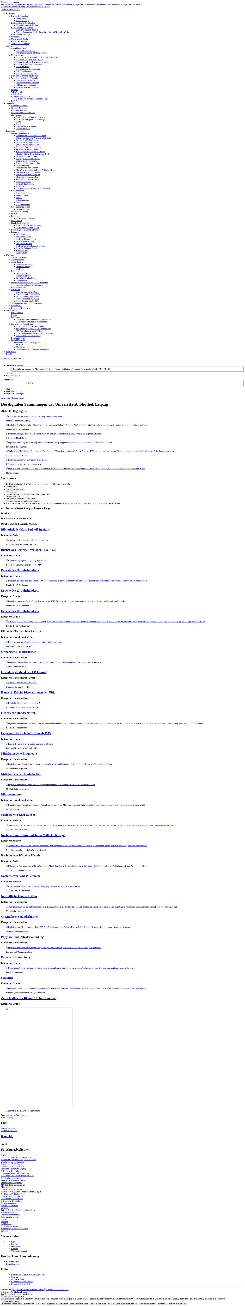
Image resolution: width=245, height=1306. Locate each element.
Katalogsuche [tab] (7, 358)
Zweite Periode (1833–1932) (28, 294)
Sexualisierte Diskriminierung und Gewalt (28, 1275)
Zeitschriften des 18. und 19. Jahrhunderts (33, 188)
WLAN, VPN (17, 92)
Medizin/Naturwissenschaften (23, 112)
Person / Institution (62, 369)
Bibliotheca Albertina (19, 106)
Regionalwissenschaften (26, 126)
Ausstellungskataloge (24, 264)
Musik (18, 124)
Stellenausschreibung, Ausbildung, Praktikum (29, 283)
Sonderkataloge (22, 21)
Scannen (14, 90)
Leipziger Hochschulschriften (28, 158)
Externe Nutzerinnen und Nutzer (29, 64)
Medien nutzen (17, 55)
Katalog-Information (19, 16)
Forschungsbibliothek (14, 391)
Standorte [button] (10, 103)
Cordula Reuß (22, 250)
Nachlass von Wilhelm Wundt (28, 172)
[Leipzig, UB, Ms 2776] (91, 907)
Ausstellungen (17, 262)
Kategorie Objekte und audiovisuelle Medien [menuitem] (23, 501)
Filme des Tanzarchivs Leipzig (28, 147)
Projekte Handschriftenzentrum (28, 225)
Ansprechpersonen (18, 257)
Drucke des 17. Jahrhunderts (27, 142)
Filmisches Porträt (18, 287)
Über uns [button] (10, 255)
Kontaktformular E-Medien (27, 25)
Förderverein (16, 306)
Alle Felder (39, 369)
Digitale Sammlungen (20, 133)
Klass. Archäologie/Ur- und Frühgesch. (32, 119)
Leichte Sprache (17, 1279)
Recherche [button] (10, 14)
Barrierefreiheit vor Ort (20, 96)
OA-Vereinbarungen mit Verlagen (30, 331)
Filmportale (15, 37)
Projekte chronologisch (25, 218)
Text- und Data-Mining (20, 44)
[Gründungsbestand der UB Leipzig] (21, 683)
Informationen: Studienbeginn (28, 69)
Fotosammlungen (23, 204)
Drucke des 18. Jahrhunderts (27, 145)
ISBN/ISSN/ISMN (102, 369)
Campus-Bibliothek (19, 108)
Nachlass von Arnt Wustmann (28, 175)
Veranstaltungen (17, 260)
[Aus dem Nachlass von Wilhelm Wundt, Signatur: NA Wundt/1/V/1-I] (76, 866)
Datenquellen (21, 18)
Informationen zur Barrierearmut (14, 1115)
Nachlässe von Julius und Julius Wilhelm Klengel (36, 170)
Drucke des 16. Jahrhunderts (27, 140)
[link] (122, 1136)
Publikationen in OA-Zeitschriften (30, 326)
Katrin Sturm (21, 253)
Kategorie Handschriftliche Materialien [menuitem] (21, 499)
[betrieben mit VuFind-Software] (27, 1290)
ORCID (19, 345)
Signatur (77, 369)
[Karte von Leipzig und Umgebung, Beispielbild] (26, 460)
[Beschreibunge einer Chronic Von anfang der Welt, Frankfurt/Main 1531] (76, 425)
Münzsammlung (22, 165)
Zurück (4, 1144)
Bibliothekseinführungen (26, 85)
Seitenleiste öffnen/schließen (12, 398)
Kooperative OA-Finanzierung (28, 335)
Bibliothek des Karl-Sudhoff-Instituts (31, 135)
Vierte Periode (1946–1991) (27, 299)
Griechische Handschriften (27, 149)
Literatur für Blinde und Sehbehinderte (31, 99)
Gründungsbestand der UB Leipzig (30, 152)
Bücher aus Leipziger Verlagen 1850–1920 (33, 138)
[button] (11, 352)
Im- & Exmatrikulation (25, 50)
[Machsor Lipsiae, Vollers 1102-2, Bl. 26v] (104, 723)
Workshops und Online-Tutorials (24, 78)
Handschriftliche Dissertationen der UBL (32, 154)
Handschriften (22, 195)
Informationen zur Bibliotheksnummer (31, 53)
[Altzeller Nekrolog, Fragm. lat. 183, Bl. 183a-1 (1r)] (59, 442)
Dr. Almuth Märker (24, 244)
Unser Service (17, 312)
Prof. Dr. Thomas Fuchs (26, 239)
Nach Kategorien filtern (15, 489)
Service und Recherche (25, 80)
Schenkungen (21, 280)
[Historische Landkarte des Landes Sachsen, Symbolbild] (29, 744)
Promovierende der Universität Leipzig (32, 62)
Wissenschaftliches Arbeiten (27, 83)
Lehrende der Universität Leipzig (29, 60)
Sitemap (14, 1277)
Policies (14, 315)
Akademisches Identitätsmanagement (26, 342)
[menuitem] (38, 369)
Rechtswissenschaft (19, 110)
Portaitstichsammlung (25, 184)
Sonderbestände (17, 191)
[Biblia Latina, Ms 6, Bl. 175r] (50, 785)
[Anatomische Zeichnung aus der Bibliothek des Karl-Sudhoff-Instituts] (27, 540)
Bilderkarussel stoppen (10, 2)
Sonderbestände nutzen (20, 207)
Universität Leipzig (19, 1251)
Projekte (14, 216)
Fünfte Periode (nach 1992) (27, 301)
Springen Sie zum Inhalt (130, 4)
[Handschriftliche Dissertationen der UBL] (23, 703)
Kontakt (14, 1249)
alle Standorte (16, 115)
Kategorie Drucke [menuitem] (13, 496)
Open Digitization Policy (26, 278)
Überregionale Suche (19, 39)
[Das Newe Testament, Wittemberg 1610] (67, 601)
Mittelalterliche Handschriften (28, 163)
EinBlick (19, 269)
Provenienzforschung (19, 211)
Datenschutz (16, 1246)
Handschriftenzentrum (20, 223)
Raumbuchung (7, 1117)
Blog (13, 1242)
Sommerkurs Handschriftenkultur (24, 230)
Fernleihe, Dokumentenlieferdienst (25, 76)
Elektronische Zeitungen (21, 34)
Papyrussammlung (23, 181)
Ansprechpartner (23, 209)
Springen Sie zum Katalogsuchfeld (29, 4)
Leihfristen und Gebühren (26, 73)
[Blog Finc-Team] (56, 1290)
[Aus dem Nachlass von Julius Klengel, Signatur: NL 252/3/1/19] (76, 846)
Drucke (19, 198)
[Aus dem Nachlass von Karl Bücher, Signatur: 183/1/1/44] (91, 451)
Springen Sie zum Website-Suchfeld (58, 4)
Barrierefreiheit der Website (22, 1282)
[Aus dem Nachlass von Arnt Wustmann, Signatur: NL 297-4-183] (43, 886)
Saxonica (20, 186)
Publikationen (16, 221)
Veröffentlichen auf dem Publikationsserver (33, 319)
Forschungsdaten (18, 338)
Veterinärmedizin (23, 129)
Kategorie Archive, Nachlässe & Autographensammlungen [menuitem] (28, 494)
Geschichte (15, 290)
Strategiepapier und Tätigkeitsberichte (26, 303)
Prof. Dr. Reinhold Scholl (26, 248)
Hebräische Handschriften (26, 156)
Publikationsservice (19, 317)
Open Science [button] (11, 310)
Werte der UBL (22, 273)
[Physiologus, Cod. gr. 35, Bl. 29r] (53, 434)
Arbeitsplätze (16, 94)
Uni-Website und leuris (25, 347)
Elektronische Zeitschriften (22, 27)
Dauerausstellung (23, 267)
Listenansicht (12, 487)
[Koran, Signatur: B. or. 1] (68, 927)
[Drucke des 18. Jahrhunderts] (105, 621)
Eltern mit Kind (22, 67)
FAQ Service (16, 101)
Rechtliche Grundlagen (20, 308)
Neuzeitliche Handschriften (27, 177)
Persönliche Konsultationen (27, 87)
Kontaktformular (13, 1264)
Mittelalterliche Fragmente (26, 161)
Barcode (87, 369)
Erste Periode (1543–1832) (27, 292)
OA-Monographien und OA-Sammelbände (33, 329)
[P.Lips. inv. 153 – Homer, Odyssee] (53, 947)
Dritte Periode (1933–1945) (27, 296)
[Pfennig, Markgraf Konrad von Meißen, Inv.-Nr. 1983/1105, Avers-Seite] (75, 468)
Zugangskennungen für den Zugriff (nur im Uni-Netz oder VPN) (42, 32)
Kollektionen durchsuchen (16, 484)
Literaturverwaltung (19, 41)
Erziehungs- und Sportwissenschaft (30, 117)
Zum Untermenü (8, 4)
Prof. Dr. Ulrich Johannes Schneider (30, 246)
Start (8, 389)
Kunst (18, 122)
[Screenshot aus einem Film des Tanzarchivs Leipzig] (34, 416)
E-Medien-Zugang (23, 71)
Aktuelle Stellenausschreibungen (29, 285)
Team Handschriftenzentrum (27, 227)
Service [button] (9, 46)
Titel (49, 369)
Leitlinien (15, 271)
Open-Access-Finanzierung (22, 324)
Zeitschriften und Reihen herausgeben (31, 322)
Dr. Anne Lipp (22, 234)
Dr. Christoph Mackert (25, 241)
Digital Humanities (18, 340)
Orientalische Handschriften (27, 179)
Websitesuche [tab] (18, 358)
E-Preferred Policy (23, 276)
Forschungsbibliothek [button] (14, 131)
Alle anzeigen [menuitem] (12, 492)
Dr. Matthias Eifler (23, 237)
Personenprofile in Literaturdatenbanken (32, 349)
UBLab (14, 214)
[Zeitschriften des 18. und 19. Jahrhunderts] (39, 1106)
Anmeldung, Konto (19, 48)
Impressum (15, 1244)
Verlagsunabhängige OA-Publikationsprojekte (34, 333)
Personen (15, 232)
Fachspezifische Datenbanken (23, 23)
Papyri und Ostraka (24, 193)
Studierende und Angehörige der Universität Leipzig (37, 57)
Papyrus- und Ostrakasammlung (22, 937)
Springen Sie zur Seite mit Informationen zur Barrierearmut (97, 4)
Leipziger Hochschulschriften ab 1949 (26, 733)
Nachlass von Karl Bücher (27, 168)
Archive (19, 202)
